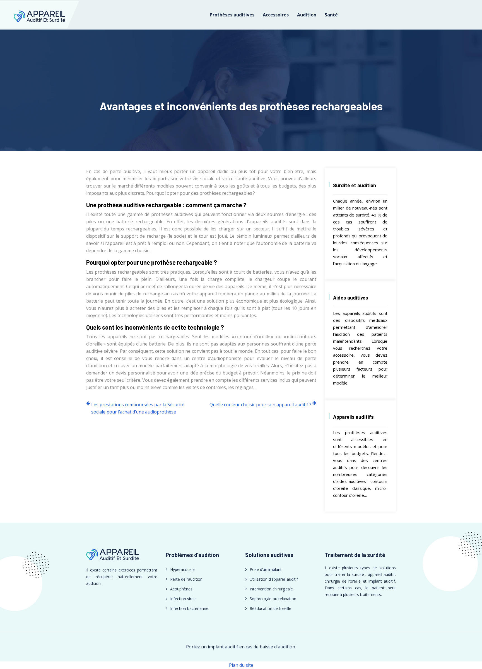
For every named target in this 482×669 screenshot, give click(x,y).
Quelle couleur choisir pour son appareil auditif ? (260, 405)
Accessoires (276, 15)
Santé (331, 15)
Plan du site (241, 665)
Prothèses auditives (232, 15)
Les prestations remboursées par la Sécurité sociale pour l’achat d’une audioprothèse (137, 408)
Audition (306, 15)
